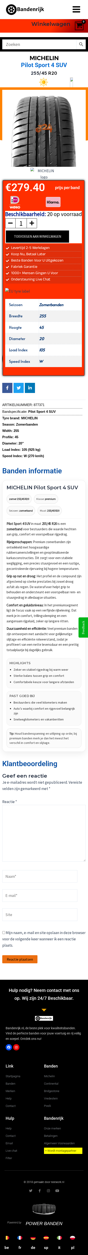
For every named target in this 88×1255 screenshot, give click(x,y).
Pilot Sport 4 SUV (44, 65)
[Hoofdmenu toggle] (76, 9)
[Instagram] (16, 1047)
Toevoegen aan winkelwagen (37, 236)
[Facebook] (9, 1047)
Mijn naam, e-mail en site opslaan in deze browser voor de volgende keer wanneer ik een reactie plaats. (44, 939)
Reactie (9, 801)
